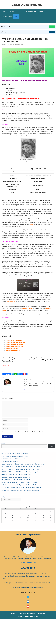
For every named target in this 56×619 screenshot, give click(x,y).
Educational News (7, 16)
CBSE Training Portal (31, 11)
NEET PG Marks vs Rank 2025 (10, 461)
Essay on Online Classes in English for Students (15, 480)
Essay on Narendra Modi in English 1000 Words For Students (20, 490)
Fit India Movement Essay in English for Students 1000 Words (20, 485)
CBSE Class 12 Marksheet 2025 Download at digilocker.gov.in (20, 469)
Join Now (52, 27)
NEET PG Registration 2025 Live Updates (13, 459)
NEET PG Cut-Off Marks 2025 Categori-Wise (14, 456)
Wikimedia (30, 161)
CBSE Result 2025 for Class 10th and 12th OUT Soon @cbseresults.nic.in (23, 464)
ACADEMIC (11, 11)
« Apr (27, 526)
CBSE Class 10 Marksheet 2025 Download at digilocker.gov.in (20, 472)
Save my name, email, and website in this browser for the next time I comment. (26, 432)
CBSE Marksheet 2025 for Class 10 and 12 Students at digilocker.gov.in (22, 466)
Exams (41, 11)
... (25, 388)
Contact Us (22, 613)
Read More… (8, 366)
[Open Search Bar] (3, 21)
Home (4, 11)
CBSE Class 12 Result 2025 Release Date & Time (15, 477)
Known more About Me (28, 562)
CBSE (20, 11)
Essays (16, 16)
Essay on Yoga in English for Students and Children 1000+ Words (21, 487)
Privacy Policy (31, 613)
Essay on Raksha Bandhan (14, 346)
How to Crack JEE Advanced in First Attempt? (14, 453)
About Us (14, 613)
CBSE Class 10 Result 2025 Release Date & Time (15, 474)
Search (3, 443)
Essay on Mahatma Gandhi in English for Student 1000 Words (20, 482)
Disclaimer (41, 613)
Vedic (31, 224)
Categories (5, 497)
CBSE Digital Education (28, 4)
